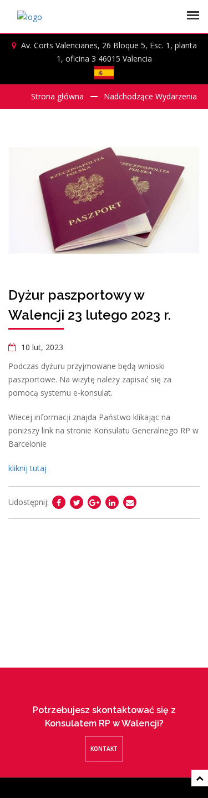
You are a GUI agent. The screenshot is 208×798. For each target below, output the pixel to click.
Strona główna (57, 96)
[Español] (104, 72)
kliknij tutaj (27, 468)
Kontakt (104, 748)
